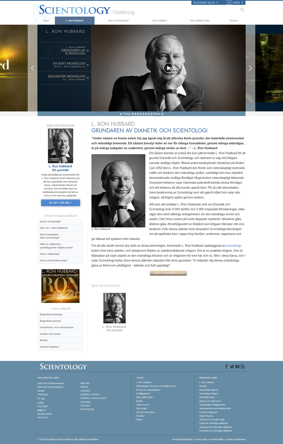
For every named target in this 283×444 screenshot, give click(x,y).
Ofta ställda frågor (200, 20)
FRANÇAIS (43, 394)
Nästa (156, 113)
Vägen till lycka (206, 416)
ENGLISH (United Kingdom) (51, 387)
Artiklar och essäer (50, 334)
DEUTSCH (43, 417)
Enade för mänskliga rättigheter (213, 423)
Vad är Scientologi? (118, 20)
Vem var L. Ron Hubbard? (54, 228)
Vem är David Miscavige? (54, 260)
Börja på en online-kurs (210, 401)
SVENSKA (85, 391)
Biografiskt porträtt (50, 321)
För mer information (145, 412)
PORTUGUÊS (87, 409)
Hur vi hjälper (159, 20)
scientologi (233, 245)
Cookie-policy (201, 439)
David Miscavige (207, 397)
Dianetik (203, 386)
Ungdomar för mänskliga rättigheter (215, 427)
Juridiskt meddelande (235, 439)
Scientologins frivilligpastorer (212, 405)
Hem (46, 20)
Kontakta (140, 416)
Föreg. (127, 113)
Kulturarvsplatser (49, 347)
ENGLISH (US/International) (51, 383)
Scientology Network (209, 390)
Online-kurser (142, 405)
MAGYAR (84, 383)
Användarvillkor (216, 439)
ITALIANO (85, 405)
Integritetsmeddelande (182, 439)
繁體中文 (42, 410)
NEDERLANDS (45, 414)
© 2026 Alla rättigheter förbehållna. (68, 439)
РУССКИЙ (43, 406)
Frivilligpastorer (143, 393)
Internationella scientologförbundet (215, 408)
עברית (41, 398)
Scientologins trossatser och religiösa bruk (156, 386)
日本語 (41, 403)
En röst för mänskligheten (148, 390)
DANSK (41, 391)
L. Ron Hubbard (74, 20)
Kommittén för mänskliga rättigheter (215, 431)
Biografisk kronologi (51, 314)
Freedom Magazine (208, 412)
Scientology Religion (208, 393)
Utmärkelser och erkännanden (56, 327)
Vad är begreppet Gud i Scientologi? (49, 236)
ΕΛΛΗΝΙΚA (85, 402)
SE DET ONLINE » (60, 202)
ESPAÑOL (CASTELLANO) (93, 398)
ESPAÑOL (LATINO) (90, 394)
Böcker (234, 20)
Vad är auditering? (50, 254)
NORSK (84, 387)
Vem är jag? (141, 408)
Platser (139, 419)
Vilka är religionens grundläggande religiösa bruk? (56, 246)
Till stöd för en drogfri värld (211, 419)
